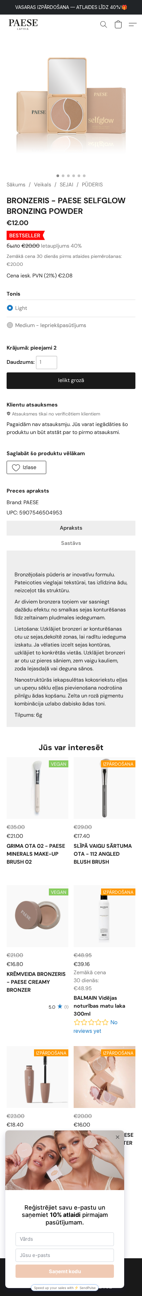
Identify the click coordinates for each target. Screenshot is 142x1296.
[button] (24, 24)
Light (21, 308)
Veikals (42, 184)
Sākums (16, 184)
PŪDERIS (92, 184)
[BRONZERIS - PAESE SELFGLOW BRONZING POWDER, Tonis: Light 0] (71, 105)
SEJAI (66, 184)
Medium (50, 325)
